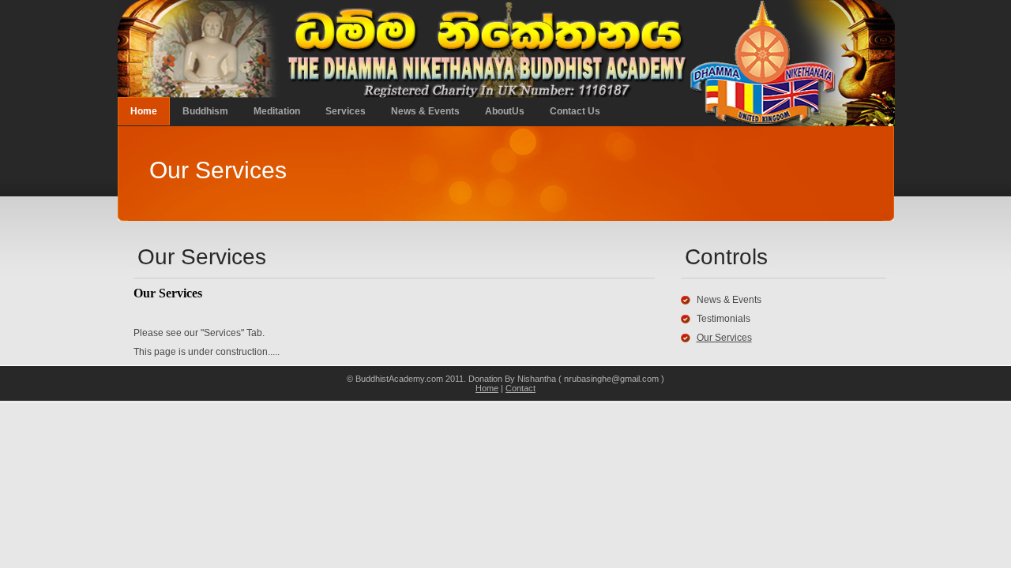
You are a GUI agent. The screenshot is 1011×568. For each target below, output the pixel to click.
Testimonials (723, 318)
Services (345, 111)
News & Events (425, 111)
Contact (521, 388)
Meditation (277, 111)
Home (143, 111)
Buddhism (205, 111)
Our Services (724, 337)
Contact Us (575, 111)
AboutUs (504, 111)
